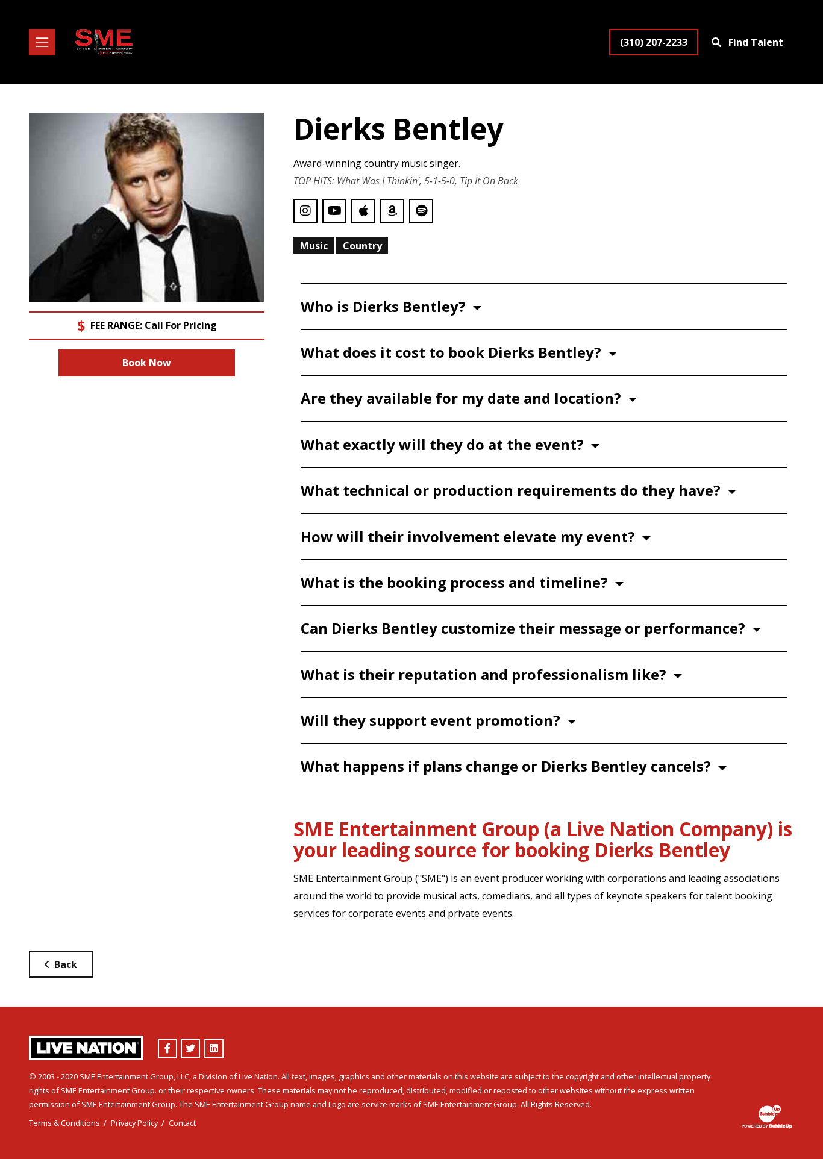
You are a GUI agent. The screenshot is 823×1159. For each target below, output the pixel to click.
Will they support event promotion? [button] (432, 720)
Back (65, 964)
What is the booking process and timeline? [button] (456, 582)
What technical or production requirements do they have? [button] (512, 490)
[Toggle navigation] (42, 42)
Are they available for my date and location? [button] (463, 398)
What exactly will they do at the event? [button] (444, 444)
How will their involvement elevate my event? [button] (470, 536)
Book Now (146, 362)
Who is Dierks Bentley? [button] (385, 306)
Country (362, 245)
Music (314, 245)
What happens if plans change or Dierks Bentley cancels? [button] (508, 766)
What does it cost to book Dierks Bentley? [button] (453, 352)
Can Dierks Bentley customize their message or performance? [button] (525, 628)
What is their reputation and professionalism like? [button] (485, 674)
